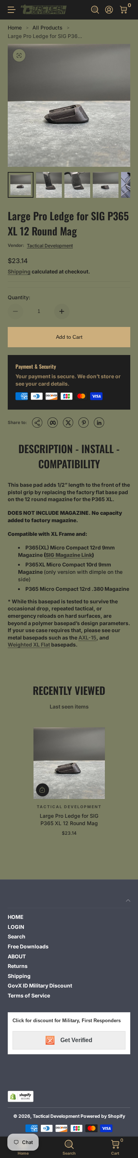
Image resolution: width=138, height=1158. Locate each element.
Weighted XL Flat (29, 644)
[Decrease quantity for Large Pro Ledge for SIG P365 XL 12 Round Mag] (15, 311)
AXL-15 (87, 637)
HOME (16, 917)
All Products (47, 27)
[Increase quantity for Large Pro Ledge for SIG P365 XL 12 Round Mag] (62, 311)
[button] (95, 10)
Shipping (19, 271)
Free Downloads (28, 946)
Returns (18, 966)
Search (16, 936)
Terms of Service (29, 995)
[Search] (95, 10)
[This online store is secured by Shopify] (20, 1096)
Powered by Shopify (103, 1116)
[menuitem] (69, 917)
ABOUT (17, 956)
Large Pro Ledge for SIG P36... (45, 36)
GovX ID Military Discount (40, 985)
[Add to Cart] (42, 789)
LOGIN (16, 927)
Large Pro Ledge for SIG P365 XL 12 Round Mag (69, 820)
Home (15, 27)
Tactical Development (50, 245)
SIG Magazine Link (69, 555)
